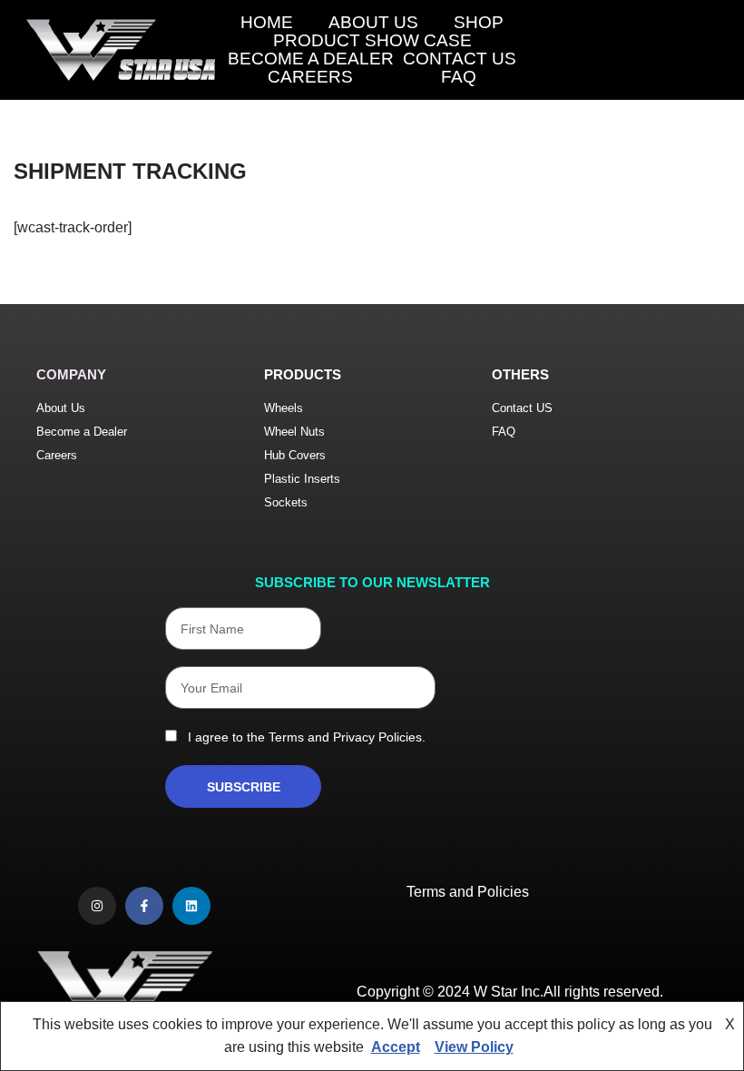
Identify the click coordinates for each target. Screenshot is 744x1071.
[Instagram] (97, 906)
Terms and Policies (467, 891)
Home (266, 23)
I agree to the (303, 737)
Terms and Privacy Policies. (347, 737)
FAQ (458, 77)
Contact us (459, 59)
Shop (479, 23)
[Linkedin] (191, 906)
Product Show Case (372, 41)
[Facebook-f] (144, 906)
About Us (373, 23)
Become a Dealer (311, 59)
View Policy (474, 1047)
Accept (395, 1047)
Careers (310, 77)
